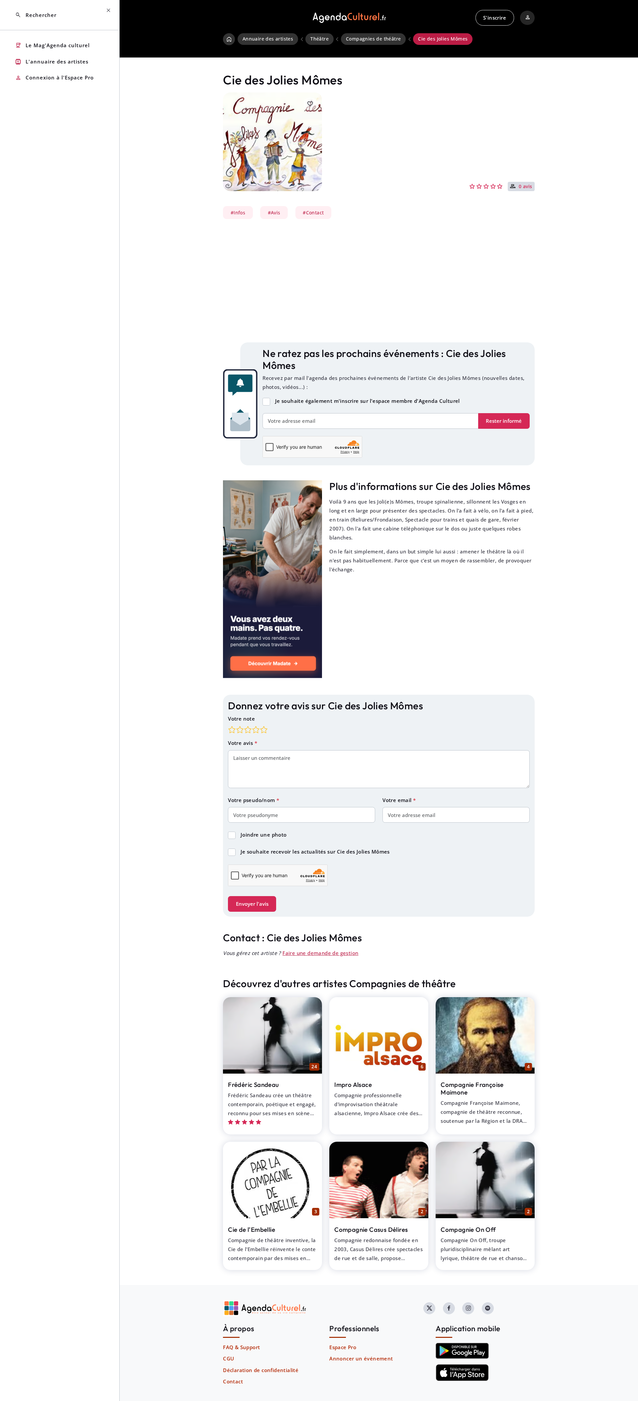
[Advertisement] (379, 280)
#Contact (313, 213)
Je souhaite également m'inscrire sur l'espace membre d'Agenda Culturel (367, 401)
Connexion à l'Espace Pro (54, 78)
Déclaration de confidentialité (260, 1370)
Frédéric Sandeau (253, 1085)
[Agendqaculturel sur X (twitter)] (429, 1308)
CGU (228, 1358)
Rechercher (35, 15)
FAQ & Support (241, 1347)
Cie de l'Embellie (251, 1229)
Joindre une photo (264, 834)
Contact (233, 1381)
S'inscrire (494, 17)
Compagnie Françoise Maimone (472, 1088)
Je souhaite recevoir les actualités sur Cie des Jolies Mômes (315, 851)
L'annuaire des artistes (51, 61)
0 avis (525, 186)
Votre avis (241, 743)
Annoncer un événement (361, 1358)
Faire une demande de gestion (320, 953)
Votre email (397, 800)
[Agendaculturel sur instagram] (468, 1308)
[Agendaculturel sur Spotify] (488, 1308)
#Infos (238, 213)
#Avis (274, 213)
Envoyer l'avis (252, 903)
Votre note (241, 718)
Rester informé (504, 420)
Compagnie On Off (468, 1229)
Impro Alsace (353, 1085)
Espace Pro (342, 1347)
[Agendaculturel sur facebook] (449, 1308)
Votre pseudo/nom (252, 800)
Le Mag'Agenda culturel (52, 45)
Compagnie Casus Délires (371, 1229)
